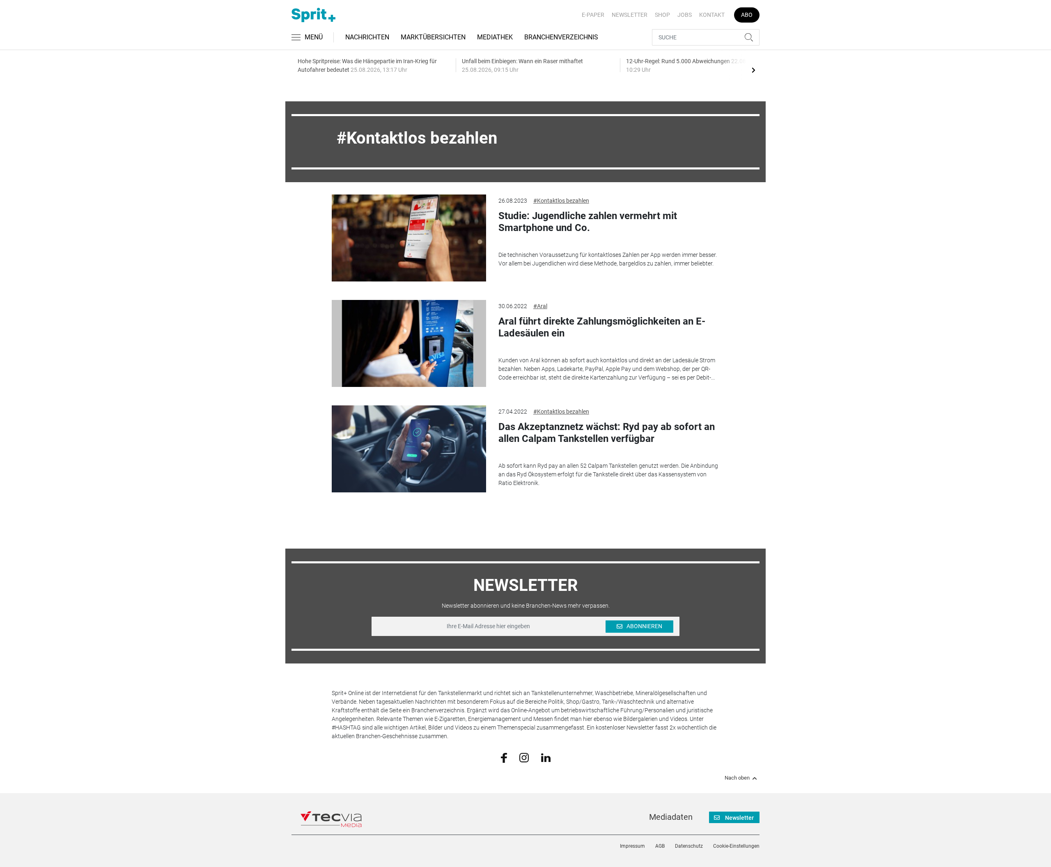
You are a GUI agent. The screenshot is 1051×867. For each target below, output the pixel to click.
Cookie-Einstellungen (736, 846)
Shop (662, 14)
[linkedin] (546, 757)
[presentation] (753, 69)
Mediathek (495, 37)
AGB (660, 846)
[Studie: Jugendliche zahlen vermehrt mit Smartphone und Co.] (409, 237)
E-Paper (593, 14)
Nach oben (737, 778)
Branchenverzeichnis (561, 37)
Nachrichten (367, 37)
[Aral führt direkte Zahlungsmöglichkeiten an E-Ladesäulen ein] (409, 343)
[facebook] (504, 757)
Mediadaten (671, 817)
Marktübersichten (433, 37)
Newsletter (629, 14)
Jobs (684, 14)
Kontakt (712, 14)
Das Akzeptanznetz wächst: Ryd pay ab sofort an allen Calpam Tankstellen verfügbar (606, 432)
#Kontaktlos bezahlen (561, 200)
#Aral (540, 306)
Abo (747, 14)
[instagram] (524, 757)
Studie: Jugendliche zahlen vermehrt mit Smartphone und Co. (587, 221)
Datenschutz (689, 846)
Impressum (632, 846)
